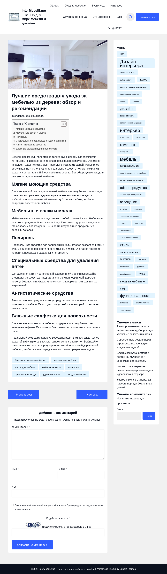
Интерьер (116, 5)
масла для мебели (25, 367)
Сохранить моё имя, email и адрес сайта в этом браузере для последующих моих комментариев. (59, 507)
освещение (128, 201)
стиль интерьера (129, 251)
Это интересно (102, 17)
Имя (15, 469)
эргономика (125, 309)
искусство (124, 137)
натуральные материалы (132, 180)
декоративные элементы (133, 87)
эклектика (124, 302)
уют (122, 288)
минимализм (129, 166)
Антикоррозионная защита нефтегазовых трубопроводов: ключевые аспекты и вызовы (135, 330)
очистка (123, 209)
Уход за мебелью (75, 5)
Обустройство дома (75, 17)
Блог (119, 17)
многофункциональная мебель (133, 173)
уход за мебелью (77, 374)
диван (122, 101)
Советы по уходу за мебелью (30, 360)
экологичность (142, 302)
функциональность (135, 295)
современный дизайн (129, 237)
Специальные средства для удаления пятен (41, 140)
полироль (73, 367)
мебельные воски (51, 367)
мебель (128, 159)
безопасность (127, 72)
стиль (124, 244)
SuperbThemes (128, 568)
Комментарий (21, 427)
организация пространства (131, 194)
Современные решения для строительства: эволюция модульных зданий (134, 343)
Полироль (21, 136)
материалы (124, 151)
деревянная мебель (65, 360)
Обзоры (54, 5)
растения (139, 223)
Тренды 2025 (114, 28)
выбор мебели (126, 80)
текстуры (142, 259)
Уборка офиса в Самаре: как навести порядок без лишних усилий (134, 383)
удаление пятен (51, 374)
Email (63, 469)
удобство (141, 266)
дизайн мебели (127, 115)
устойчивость (125, 274)
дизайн (126, 108)
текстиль (125, 259)
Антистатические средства (31, 144)
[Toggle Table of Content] (62, 124)
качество (141, 137)
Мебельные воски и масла (31, 132)
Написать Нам (147, 17)
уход (142, 273)
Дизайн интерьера (131, 63)
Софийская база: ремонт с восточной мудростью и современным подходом (133, 356)
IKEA (122, 54)
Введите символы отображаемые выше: (66, 526)
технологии (124, 266)
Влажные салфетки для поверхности (36, 148)
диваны (136, 101)
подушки (138, 209)
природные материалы (129, 216)
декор (143, 79)
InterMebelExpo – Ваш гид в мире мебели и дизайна (34, 16)
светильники (125, 230)
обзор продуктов (133, 187)
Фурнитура (98, 5)
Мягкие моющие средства (30, 128)
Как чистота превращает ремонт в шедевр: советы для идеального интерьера (135, 370)
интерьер (130, 130)
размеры (123, 223)
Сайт (15, 487)
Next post (92, 394)
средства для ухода (25, 374)
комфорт (127, 144)
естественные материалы (131, 123)
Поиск (120, 409)
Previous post (24, 394)
